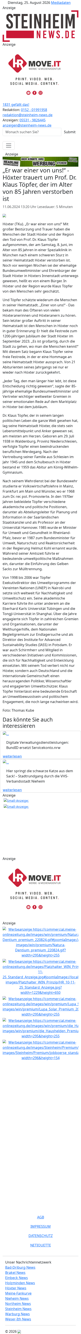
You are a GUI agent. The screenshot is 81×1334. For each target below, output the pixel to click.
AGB (40, 1217)
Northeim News (18, 1303)
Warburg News (17, 1314)
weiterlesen (12, 756)
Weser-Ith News (18, 1319)
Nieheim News (17, 1298)
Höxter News (15, 1288)
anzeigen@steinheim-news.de (27, 125)
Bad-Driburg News (20, 1267)
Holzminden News (20, 1283)
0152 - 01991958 (34, 109)
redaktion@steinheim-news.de (27, 115)
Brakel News (15, 1272)
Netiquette (40, 1245)
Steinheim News (18, 1308)
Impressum (40, 1226)
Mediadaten (61, 2)
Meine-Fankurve (18, 1293)
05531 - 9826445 (32, 120)
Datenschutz (41, 1235)
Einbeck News (16, 1277)
